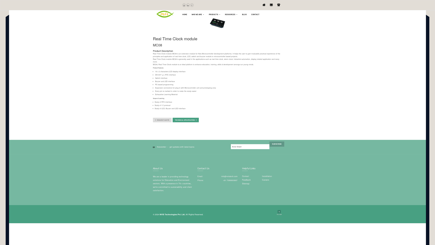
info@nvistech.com (229, 176)
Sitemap (245, 183)
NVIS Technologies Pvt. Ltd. (172, 214)
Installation (267, 176)
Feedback (246, 179)
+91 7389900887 (230, 180)
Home (184, 15)
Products (213, 15)
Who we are (197, 15)
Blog (244, 15)
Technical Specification (185, 120)
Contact (255, 15)
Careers (265, 179)
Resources (230, 15)
